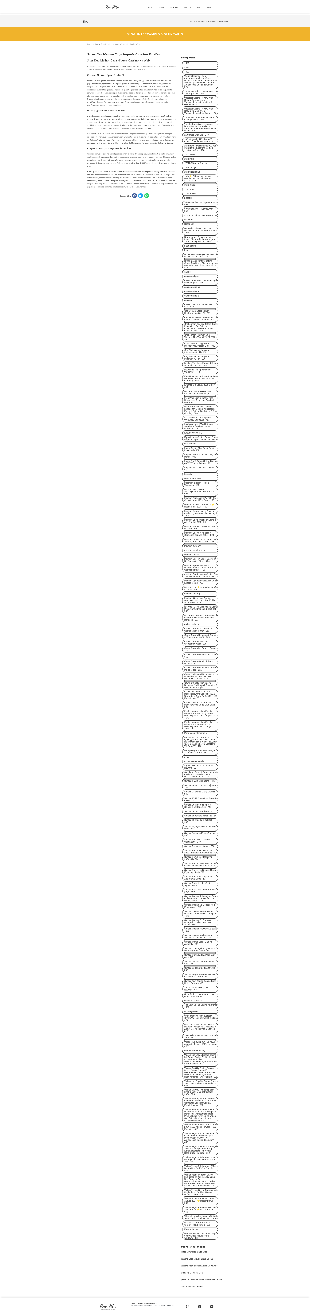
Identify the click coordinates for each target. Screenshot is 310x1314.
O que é (161, 7)
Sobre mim (174, 7)
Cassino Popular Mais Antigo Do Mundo (199, 1265)
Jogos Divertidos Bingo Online (195, 1251)
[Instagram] (187, 1306)
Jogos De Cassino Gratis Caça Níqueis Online (201, 1279)
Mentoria (187, 7)
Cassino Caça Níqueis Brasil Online (197, 1258)
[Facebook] (199, 1306)
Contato (209, 7)
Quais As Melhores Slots (192, 1272)
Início (150, 7)
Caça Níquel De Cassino (192, 1286)
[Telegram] (211, 1306)
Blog (198, 7)
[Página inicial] (191, 21)
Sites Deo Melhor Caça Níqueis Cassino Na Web (211, 21)
